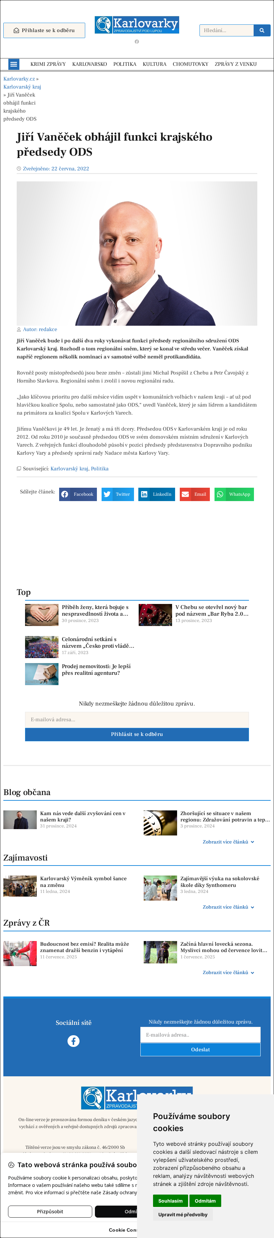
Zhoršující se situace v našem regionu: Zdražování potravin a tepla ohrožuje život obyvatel (224, 819)
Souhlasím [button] (170, 1201)
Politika (100, 468)
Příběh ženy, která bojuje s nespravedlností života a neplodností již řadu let (95, 614)
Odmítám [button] (205, 1201)
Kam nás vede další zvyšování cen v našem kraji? (83, 816)
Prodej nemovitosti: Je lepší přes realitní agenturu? (96, 670)
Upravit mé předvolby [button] (183, 1214)
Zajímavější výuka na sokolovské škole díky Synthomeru (219, 881)
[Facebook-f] (73, 1041)
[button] (13, 64)
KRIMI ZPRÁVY (48, 64)
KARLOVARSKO (89, 64)
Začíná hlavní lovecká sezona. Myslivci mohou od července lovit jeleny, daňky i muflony (221, 950)
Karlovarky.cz (19, 78)
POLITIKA (124, 64)
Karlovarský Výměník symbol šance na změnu (83, 881)
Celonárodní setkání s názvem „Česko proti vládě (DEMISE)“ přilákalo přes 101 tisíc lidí (95, 649)
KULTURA (154, 64)
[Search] (262, 30)
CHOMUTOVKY (191, 64)
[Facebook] (137, 42)
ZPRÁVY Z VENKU (236, 64)
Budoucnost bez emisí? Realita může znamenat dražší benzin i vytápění (84, 947)
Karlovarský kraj (22, 87)
